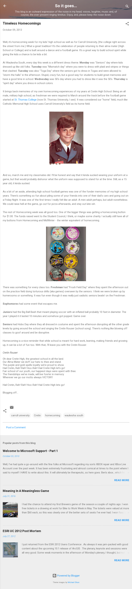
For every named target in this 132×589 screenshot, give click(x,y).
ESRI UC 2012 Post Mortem (22, 531)
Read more (121, 480)
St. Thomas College (25, 99)
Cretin (37, 415)
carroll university (20, 415)
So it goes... (66, 5)
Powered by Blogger (68, 575)
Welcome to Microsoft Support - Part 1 (30, 451)
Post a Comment (16, 427)
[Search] (127, 7)
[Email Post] (12, 408)
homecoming (52, 415)
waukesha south (74, 415)
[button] (127, 24)
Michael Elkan (73, 582)
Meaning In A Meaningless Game (26, 491)
